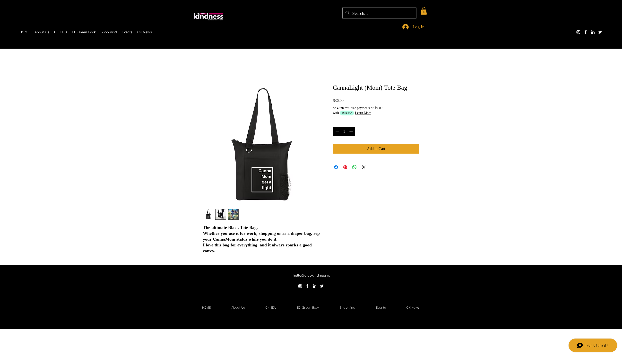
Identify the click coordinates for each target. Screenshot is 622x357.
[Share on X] (364, 167)
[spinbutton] (344, 131)
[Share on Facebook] (336, 167)
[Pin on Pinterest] (345, 167)
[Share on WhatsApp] (354, 167)
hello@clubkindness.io (311, 275)
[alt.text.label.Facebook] (585, 32)
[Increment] (351, 131)
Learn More (363, 113)
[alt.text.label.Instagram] (578, 32)
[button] (424, 11)
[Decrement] (337, 131)
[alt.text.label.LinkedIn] (592, 32)
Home (207, 66)
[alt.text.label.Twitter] (600, 32)
